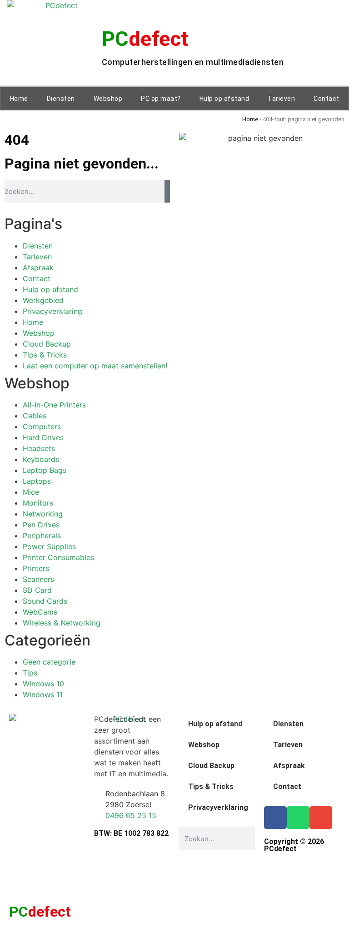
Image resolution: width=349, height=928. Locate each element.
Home (19, 98)
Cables (34, 415)
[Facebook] (275, 817)
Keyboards (41, 459)
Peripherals (42, 535)
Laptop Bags (44, 470)
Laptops (37, 481)
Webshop (108, 98)
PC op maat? (161, 98)
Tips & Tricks (45, 354)
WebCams (40, 611)
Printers (36, 568)
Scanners (38, 579)
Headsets (39, 448)
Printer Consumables (58, 557)
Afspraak (38, 267)
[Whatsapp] (298, 817)
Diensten (61, 98)
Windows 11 (43, 694)
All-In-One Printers (54, 404)
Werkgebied (43, 300)
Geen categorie (49, 661)
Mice (31, 491)
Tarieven (281, 98)
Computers (42, 426)
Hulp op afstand (224, 98)
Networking (43, 513)
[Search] (167, 191)
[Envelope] (320, 817)
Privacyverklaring (52, 311)
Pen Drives (41, 524)
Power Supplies (49, 546)
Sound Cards (45, 600)
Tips (30, 672)
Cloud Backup (47, 343)
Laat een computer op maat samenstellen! (95, 365)
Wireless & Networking (61, 622)
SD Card (37, 590)
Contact (326, 98)
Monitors (38, 502)
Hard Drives (43, 437)
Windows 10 (43, 683)
